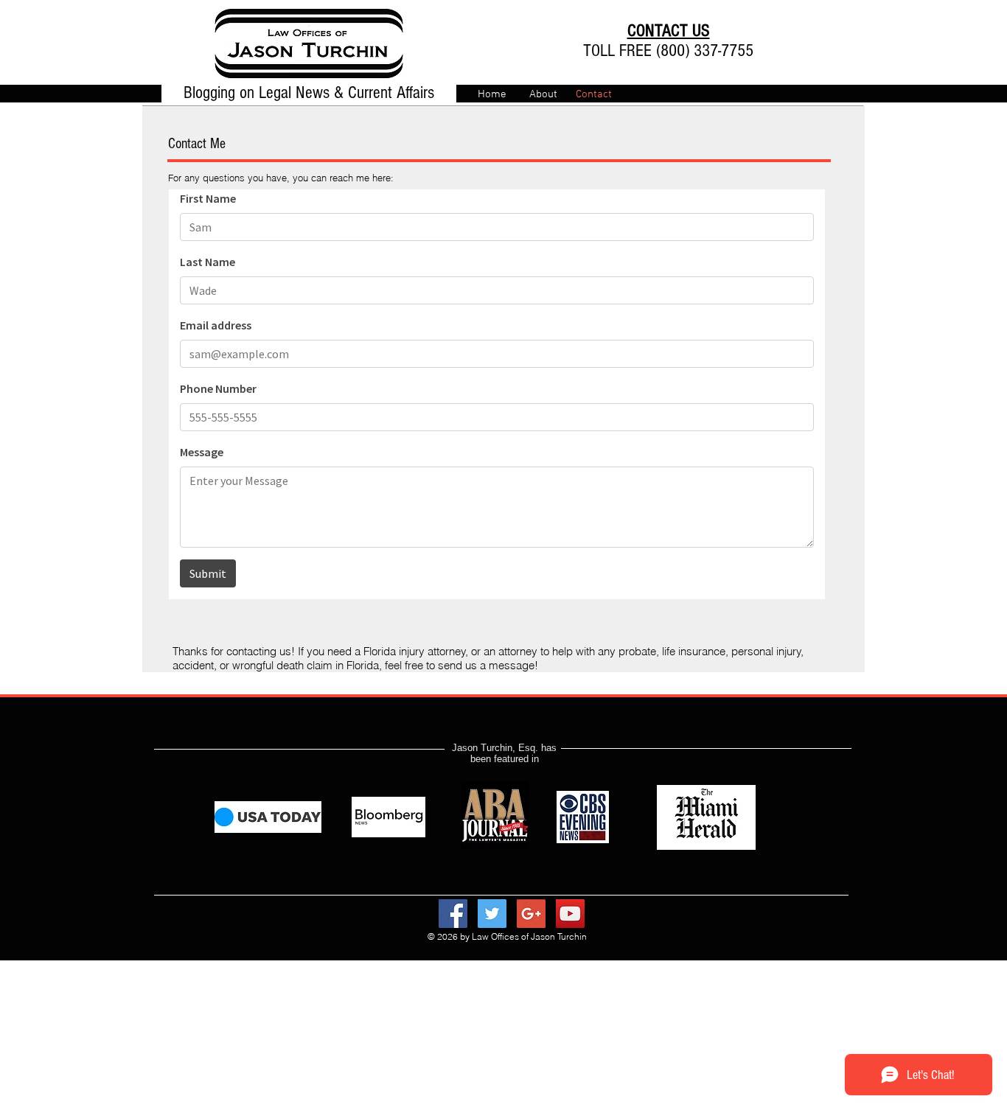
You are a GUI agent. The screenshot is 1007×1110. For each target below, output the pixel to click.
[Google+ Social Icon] (531, 913)
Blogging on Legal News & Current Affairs (309, 92)
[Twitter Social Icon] (492, 913)
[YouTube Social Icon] (570, 913)
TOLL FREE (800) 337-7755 (668, 50)
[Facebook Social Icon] (453, 913)
